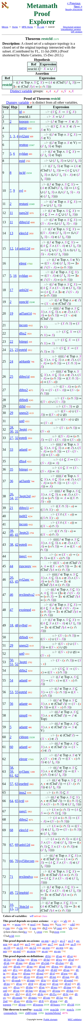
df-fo (40, 994)
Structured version (72, 27)
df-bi (48, 956)
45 (16, 581)
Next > (78, 6)
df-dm (29, 987)
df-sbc (27, 970)
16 (15, 276)
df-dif (54, 970)
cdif (72, 924)
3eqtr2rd (25, 496)
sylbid (23, 625)
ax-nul (17, 951)
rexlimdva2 (26, 594)
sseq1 (23, 811)
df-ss (14, 973)
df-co (17, 987)
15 (11, 908)
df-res (54, 987)
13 (11, 233)
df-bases (55, 1004)
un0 (21, 421)
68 (11, 830)
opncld (23, 302)
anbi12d (24, 248)
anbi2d (23, 290)
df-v (15, 970)
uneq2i (23, 413)
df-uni (39, 977)
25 (11, 376)
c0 (46, 928)
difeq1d (24, 222)
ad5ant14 (25, 313)
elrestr (23, 759)
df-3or (7, 959)
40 (11, 534)
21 (11, 350)
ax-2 (62, 940)
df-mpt (31, 980)
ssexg (23, 128)
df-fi (41, 1001)
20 (11, 577)
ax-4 (16, 944)
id (20, 112)
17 (11, 290)
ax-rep (59, 947)
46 (11, 594)
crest (39, 931)
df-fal (47, 959)
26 (11, 494)
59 (11, 771)
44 (11, 566)
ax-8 (61, 944)
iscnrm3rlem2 (53, 1013)
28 (11, 427)
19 (11, 313)
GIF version (76, 31)
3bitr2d (24, 907)
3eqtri (23, 429)
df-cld (70, 1004)
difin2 (23, 670)
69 (16, 845)
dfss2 (22, 333)
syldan (23, 153)
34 (11, 498)
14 (16, 248)
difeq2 (23, 390)
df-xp (55, 983)
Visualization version (71, 29)
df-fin (29, 1001)
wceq (18, 924)
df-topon (38, 1004)
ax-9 (73, 944)
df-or (70, 956)
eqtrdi (23, 438)
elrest (22, 263)
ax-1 (54, 940)
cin (21, 928)
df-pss (26, 973)
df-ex (59, 959)
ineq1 (23, 556)
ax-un (57, 951)
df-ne (30, 966)
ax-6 (39, 944)
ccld (11, 935)
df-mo (19, 963)
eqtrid (23, 350)
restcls (70, 1009)
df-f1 (28, 994)
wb (65, 921)
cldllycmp (31, 1013)
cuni (59, 928)
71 (11, 877)
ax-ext (46, 947)
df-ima (67, 987)
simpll (23, 715)
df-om (46, 997)
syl (21, 190)
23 (16, 350)
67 (11, 845)
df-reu (68, 966)
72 (16, 893)
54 (11, 680)
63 (16, 784)
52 (16, 664)
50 (11, 660)
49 (11, 893)
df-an (59, 956)
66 (11, 861)
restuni (23, 204)
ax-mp (45, 940)
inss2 (22, 792)
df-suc (42, 990)
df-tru (34, 959)
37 (16, 498)
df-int (53, 977)
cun (7, 928)
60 (11, 747)
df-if (52, 973)
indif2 (23, 516)
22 (11, 341)
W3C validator (75, 1019)
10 (11, 905)
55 (16, 692)
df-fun (69, 990)
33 (11, 449)
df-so (19, 983)
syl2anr (24, 136)
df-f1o (53, 994)
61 (11, 775)
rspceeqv (25, 566)
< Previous (74, 3)
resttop (23, 145)
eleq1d (23, 233)
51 (11, 664)
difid (22, 406)
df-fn (6, 994)
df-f (18, 994)
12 (11, 248)
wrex (46, 924)
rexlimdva (26, 877)
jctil (21, 801)
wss (34, 928)
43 (11, 581)
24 (11, 361)
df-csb (40, 970)
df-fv (65, 994)
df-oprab (17, 997)
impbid (24, 893)
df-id (55, 980)
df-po (7, 983)
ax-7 (50, 944)
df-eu (32, 963)
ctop (56, 931)
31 (16, 431)
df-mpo (32, 997)
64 (11, 801)
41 (16, 534)
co (25, 931)
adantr (23, 704)
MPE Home (27, 27)
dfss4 (22, 461)
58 (11, 767)
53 (11, 692)
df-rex (54, 966)
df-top (22, 1004)
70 (16, 861)
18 (11, 625)
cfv (71, 928)
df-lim (29, 990)
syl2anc (24, 579)
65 (16, 801)
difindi (23, 400)
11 (11, 213)
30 (11, 431)
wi (55, 921)
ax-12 (33, 947)
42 (16, 544)
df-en (17, 1001)
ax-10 (7, 947)
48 (16, 625)
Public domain (51, 1019)
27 (11, 438)
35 (11, 469)
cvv (59, 924)
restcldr (54, 1009)
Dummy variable (17, 102)
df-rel (68, 983)
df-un (66, 970)
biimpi (23, 341)
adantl (23, 449)
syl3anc (24, 771)
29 (11, 413)
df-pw (64, 973)
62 (16, 775)
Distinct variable (21, 91)
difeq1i (24, 508)
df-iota (56, 990)
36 (11, 481)
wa (4, 924)
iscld (22, 172)
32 (16, 438)
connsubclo (10, 1013)
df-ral (42, 966)
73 (16, 908)
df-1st (59, 997)
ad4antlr (24, 361)
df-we (42, 983)
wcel (33, 924)
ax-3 (70, 940)
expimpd (25, 610)
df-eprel (68, 980)
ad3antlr (24, 481)
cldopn (23, 737)
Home (15, 27)
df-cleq (60, 963)
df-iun (65, 977)
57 (11, 784)
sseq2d (23, 213)
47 (11, 610)
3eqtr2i (24, 532)
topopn (24, 121)
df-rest (53, 1001)
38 (11, 544)
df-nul (40, 973)
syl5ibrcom (26, 861)
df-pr (14, 977)
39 (11, 531)
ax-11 (20, 947)
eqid (22, 161)
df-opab (16, 980)
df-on (16, 990)
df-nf (71, 959)
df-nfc (17, 966)
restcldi (38, 1009)
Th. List (40, 27)
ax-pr (45, 951)
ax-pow (31, 951)
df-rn (42, 987)
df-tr (43, 980)
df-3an (21, 959)
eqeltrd (23, 784)
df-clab (45, 963)
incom (23, 325)
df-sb (6, 963)
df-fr (30, 983)
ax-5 (27, 944)
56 (11, 704)
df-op (27, 977)
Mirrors (5, 27)
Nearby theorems (73, 9)
